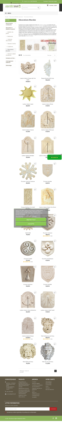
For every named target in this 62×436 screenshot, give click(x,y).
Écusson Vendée (47, 181)
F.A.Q (33, 391)
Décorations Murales (10, 50)
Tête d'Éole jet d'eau (28, 361)
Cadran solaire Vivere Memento (28, 310)
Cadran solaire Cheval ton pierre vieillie (47, 207)
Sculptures (10, 46)
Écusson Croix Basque (47, 258)
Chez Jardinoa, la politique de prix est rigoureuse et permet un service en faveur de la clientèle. (24, 384)
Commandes (48, 384)
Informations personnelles (49, 382)
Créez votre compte (52, 1)
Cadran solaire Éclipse (28, 336)
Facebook (53, 418)
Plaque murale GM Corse (47, 78)
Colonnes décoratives (9, 40)
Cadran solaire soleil (28, 104)
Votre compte (50, 379)
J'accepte (31, 224)
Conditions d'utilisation (37, 385)
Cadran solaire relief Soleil (47, 310)
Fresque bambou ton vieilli (28, 207)
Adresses (48, 388)
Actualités (34, 397)
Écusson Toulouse (47, 233)
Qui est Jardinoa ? (36, 386)
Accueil (7, 20)
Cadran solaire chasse (28, 130)
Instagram (56, 418)
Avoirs (47, 386)
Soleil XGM (28, 233)
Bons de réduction (50, 389)
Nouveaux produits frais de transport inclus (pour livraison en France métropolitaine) (24, 391)
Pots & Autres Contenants (9, 24)
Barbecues (10, 36)
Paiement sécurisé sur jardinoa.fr (37, 389)
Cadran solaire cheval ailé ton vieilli (28, 79)
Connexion (45, 1)
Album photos (22, 397)
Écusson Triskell (28, 258)
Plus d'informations (20, 216)
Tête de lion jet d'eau (47, 361)
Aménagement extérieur (9, 61)
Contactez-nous (35, 395)
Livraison (34, 382)
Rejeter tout (31, 220)
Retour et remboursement (36, 393)
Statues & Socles (11, 43)
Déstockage (9, 65)
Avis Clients (54, 156)
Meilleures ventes (22, 395)
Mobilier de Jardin (9, 32)
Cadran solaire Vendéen (28, 155)
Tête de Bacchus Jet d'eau (47, 336)
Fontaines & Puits (10, 58)
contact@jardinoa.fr (11, 394)
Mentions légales (36, 383)
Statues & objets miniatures (11, 54)
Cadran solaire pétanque (47, 130)
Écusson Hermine (28, 284)
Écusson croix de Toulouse (28, 181)
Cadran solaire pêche (47, 104)
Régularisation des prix (24, 388)
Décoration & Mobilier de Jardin (10, 28)
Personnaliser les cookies (30, 216)
